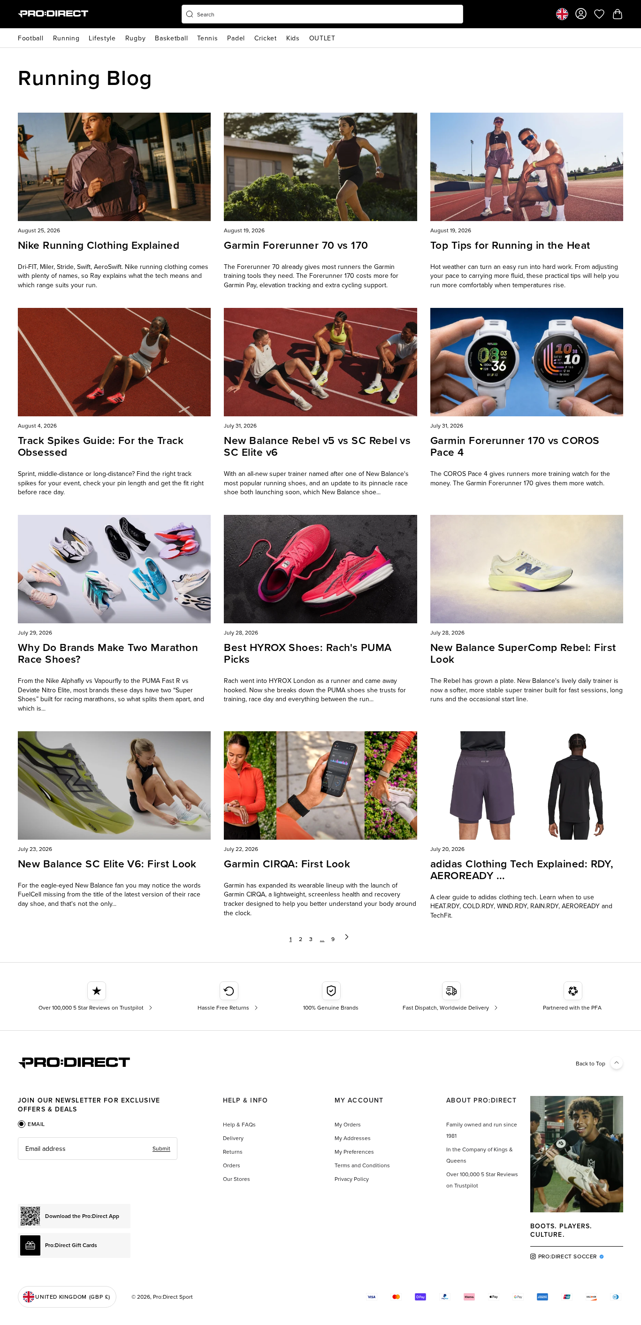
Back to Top (590, 1063)
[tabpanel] (97, 1148)
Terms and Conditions (362, 1165)
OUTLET (322, 38)
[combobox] (322, 14)
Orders (231, 1165)
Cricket (265, 38)
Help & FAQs (239, 1124)
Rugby (135, 38)
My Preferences (354, 1152)
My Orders (348, 1124)
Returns (233, 1152)
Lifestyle (102, 38)
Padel (236, 38)
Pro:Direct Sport (173, 1297)
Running (66, 38)
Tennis (207, 38)
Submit (161, 1148)
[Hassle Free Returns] (229, 996)
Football (31, 38)
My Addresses (353, 1138)
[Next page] (346, 939)
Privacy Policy (352, 1179)
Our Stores (236, 1179)
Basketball (171, 38)
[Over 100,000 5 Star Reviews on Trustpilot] (96, 996)
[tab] (31, 1124)
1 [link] (291, 939)
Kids (293, 38)
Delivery (233, 1138)
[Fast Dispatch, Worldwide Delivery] (451, 996)
